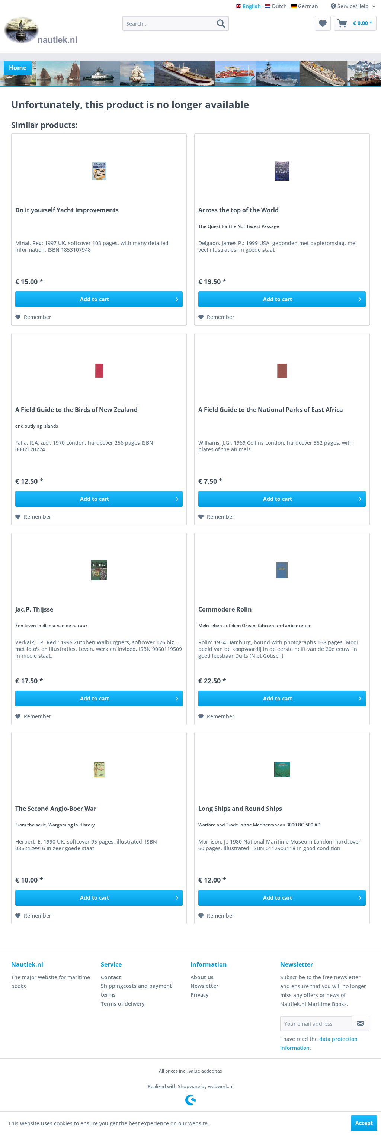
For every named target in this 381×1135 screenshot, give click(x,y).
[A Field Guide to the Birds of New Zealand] (99, 370)
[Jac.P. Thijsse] (99, 570)
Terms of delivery (123, 1003)
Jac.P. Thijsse (34, 609)
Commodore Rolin (225, 609)
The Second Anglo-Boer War (55, 809)
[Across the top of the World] (282, 171)
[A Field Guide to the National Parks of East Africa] (282, 370)
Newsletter (204, 985)
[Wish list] (323, 23)
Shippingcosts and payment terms (136, 990)
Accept (364, 1122)
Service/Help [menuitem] (353, 6)
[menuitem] (175, 23)
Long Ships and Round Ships (240, 809)
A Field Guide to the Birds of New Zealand (76, 410)
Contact (111, 977)
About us (202, 977)
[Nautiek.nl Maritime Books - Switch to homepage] (41, 32)
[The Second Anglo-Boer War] (99, 769)
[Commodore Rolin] (282, 570)
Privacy (199, 994)
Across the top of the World (238, 210)
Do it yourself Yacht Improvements (67, 210)
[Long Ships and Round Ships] (282, 769)
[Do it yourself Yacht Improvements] (99, 171)
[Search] (221, 23)
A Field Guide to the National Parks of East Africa (270, 410)
